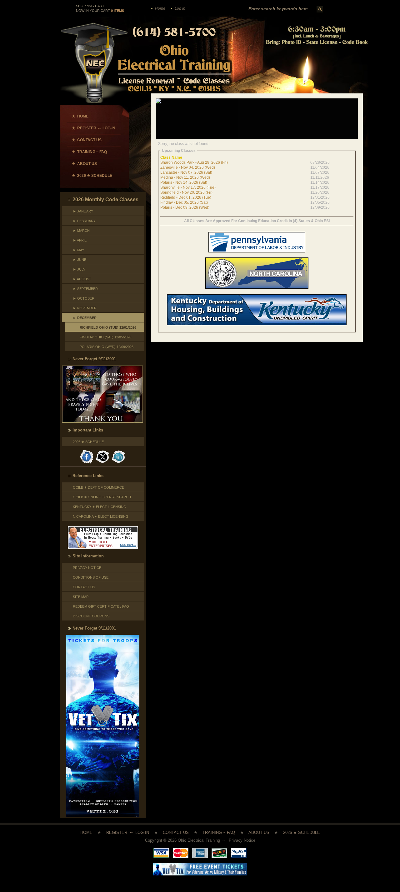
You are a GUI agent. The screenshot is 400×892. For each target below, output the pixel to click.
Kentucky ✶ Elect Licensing (99, 507)
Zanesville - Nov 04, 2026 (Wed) (187, 167)
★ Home (80, 116)
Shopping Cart (90, 6)
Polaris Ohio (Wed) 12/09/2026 (104, 347)
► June (79, 260)
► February (84, 221)
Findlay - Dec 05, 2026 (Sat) (184, 202)
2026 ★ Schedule (88, 442)
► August (82, 279)
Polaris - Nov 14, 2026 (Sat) (183, 182)
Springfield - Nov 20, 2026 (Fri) (186, 192)
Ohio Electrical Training (199, 840)
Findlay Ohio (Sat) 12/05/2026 (103, 337)
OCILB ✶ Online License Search (102, 497)
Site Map (80, 597)
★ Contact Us (87, 140)
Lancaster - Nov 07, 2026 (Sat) (186, 172)
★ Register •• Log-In (93, 128)
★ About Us (84, 164)
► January (83, 211)
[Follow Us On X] (103, 449)
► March (81, 230)
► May (78, 250)
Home (160, 8)
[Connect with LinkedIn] (118, 449)
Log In (180, 8)
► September (85, 289)
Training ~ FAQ (218, 832)
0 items (117, 10)
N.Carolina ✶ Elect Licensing (100, 516)
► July (79, 269)
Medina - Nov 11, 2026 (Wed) (185, 177)
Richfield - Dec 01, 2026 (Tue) (185, 197)
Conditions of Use (90, 577)
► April (80, 240)
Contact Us (84, 587)
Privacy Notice (87, 568)
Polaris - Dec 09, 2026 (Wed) (184, 207)
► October (83, 298)
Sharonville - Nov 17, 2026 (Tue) (188, 187)
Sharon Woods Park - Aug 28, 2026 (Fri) (194, 162)
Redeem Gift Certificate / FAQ (101, 606)
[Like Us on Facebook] (86, 449)
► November (85, 308)
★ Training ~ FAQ (89, 152)
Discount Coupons (91, 616)
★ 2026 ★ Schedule (92, 175)
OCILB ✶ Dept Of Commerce (98, 487)
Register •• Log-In (127, 832)
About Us (258, 832)
